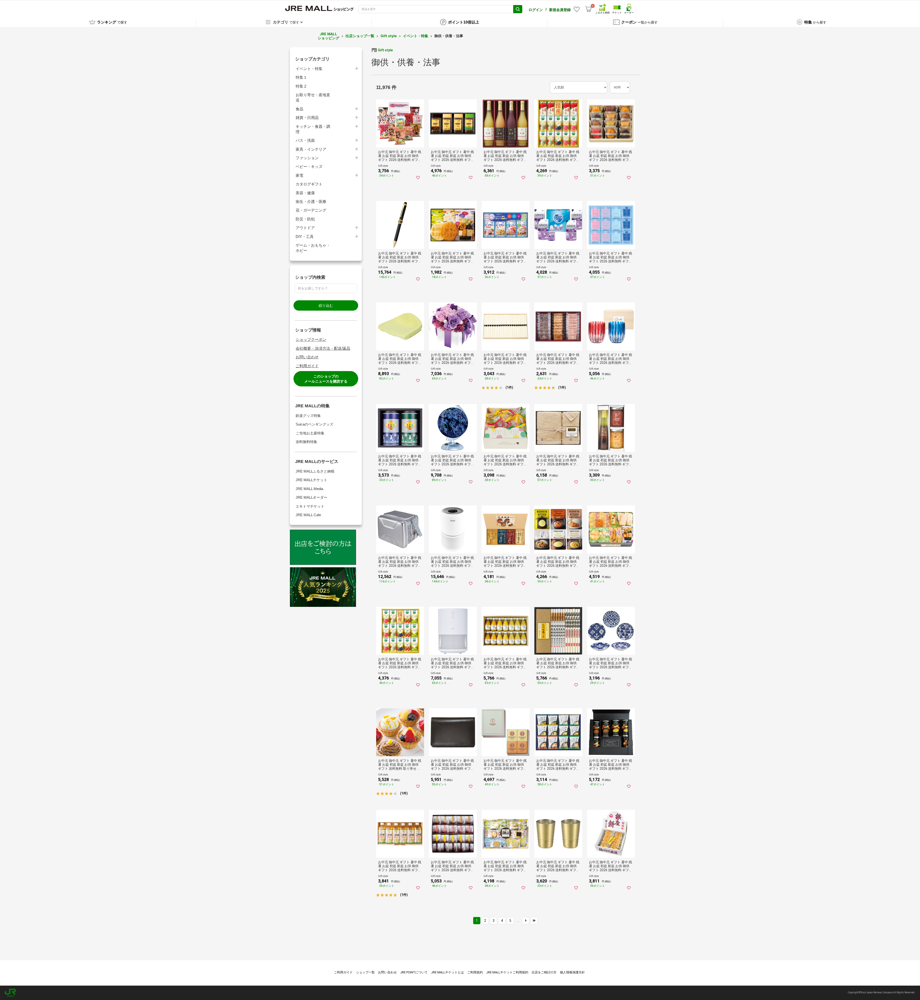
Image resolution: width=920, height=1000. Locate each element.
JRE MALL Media (309, 489)
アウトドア (305, 228)
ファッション (307, 158)
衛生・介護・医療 (311, 202)
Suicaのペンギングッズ (314, 424)
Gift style (388, 36)
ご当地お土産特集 (310, 433)
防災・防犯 (305, 219)
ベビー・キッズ (309, 167)
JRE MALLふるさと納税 (315, 471)
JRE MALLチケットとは (447, 972)
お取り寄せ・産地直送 (313, 97)
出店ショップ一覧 (359, 36)
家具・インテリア (311, 149)
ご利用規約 (475, 972)
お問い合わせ (307, 357)
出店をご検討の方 (544, 972)
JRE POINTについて (414, 972)
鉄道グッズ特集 (308, 416)
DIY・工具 (305, 237)
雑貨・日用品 (307, 118)
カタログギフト (309, 184)
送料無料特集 (306, 442)
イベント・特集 (415, 36)
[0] (588, 9)
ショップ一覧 (365, 972)
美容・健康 (305, 193)
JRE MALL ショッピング (328, 36)
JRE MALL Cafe (308, 515)
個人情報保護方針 (572, 972)
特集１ (301, 77)
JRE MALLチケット (311, 480)
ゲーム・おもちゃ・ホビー (313, 248)
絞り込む (326, 305)
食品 (299, 109)
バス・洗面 (305, 140)
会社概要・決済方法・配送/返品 (323, 348)
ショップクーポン (311, 339)
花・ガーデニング (311, 210)
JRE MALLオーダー (311, 497)
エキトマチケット (310, 506)
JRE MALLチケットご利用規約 (507, 972)
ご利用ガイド (307, 366)
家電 (299, 175)
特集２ (301, 86)
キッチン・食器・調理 (313, 129)
